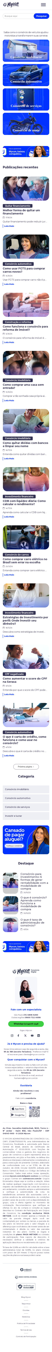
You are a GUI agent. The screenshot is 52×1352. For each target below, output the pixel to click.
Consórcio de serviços (17, 807)
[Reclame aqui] (26, 1286)
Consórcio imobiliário (17, 789)
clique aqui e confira (24, 1181)
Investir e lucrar (13, 816)
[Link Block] (13, 1035)
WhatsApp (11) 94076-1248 (26, 1024)
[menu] (43, 5)
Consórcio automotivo (18, 798)
